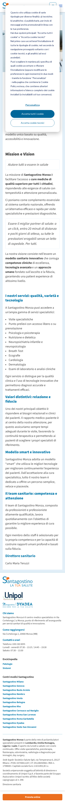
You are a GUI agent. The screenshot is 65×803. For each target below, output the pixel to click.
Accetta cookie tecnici (32, 122)
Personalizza (33, 104)
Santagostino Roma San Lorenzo (19, 714)
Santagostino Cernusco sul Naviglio (21, 710)
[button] (60, 6)
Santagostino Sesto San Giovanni (19, 727)
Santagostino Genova (13, 686)
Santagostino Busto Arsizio (16, 690)
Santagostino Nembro (14, 694)
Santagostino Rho (12, 706)
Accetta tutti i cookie (33, 113)
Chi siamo (8, 613)
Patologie (7, 664)
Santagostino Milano (13, 681)
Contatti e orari (11, 640)
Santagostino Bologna (14, 702)
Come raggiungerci (13, 630)
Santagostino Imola (12, 698)
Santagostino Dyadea (13, 723)
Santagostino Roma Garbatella (18, 719)
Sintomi (7, 668)
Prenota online (32, 797)
